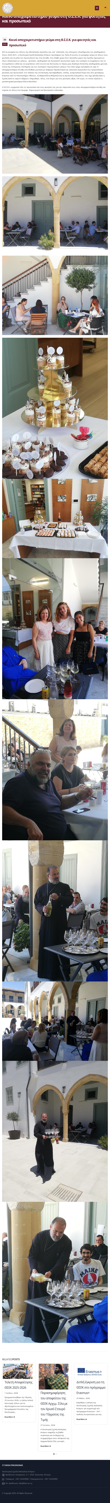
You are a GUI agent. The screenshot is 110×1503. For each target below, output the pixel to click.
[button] (97, 8)
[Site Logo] (7, 8)
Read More (9, 1419)
